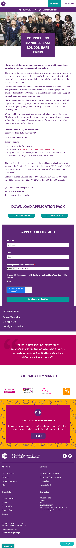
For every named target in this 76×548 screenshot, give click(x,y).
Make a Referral (45, 485)
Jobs (3, 485)
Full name (10, 240)
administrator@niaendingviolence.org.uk (38, 149)
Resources (5, 502)
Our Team (5, 477)
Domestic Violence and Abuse (50, 477)
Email (9, 252)
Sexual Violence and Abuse (49, 473)
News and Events (8, 498)
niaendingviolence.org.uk (53, 510)
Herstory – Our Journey (10, 481)
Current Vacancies (11, 317)
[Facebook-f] (65, 456)
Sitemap (5, 514)
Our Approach (9, 321)
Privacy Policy (7, 510)
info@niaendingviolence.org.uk (56, 507)
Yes (9, 281)
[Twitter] (70, 456)
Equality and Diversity (13, 326)
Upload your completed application (20, 264)
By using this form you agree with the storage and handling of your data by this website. (37, 276)
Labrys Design (15, 533)
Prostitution (44, 481)
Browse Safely (7, 506)
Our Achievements (8, 473)
